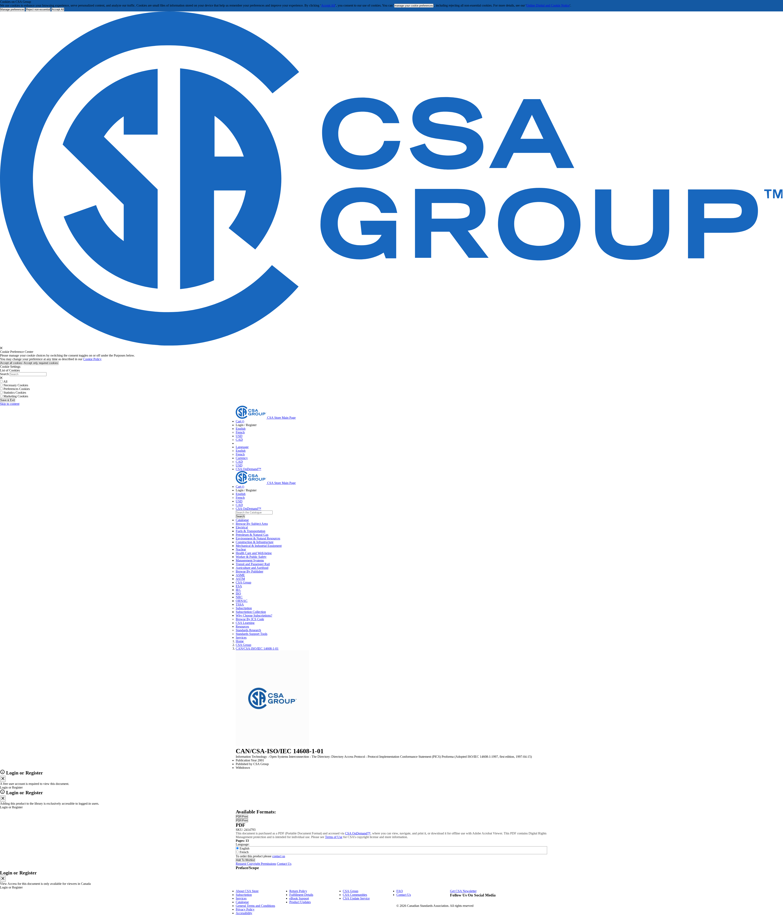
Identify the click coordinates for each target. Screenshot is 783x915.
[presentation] (1, 348)
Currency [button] (242, 458)
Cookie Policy (92, 359)
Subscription (244, 894)
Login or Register (18, 872)
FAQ (399, 891)
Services (241, 898)
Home (240, 641)
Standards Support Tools (251, 634)
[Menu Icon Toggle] (236, 444)
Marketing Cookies (15, 396)
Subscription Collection (251, 612)
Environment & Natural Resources (258, 538)
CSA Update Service (356, 898)
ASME (240, 575)
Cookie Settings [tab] (10, 366)
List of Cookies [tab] (10, 370)
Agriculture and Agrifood (252, 567)
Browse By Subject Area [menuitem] (252, 523)
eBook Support (299, 898)
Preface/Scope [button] (247, 868)
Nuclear (241, 549)
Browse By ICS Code (250, 619)
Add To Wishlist (245, 860)
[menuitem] (391, 527)
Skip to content (9, 403)
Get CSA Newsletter (463, 891)
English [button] (241, 428)
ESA (239, 586)
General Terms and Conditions (255, 905)
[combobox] (254, 512)
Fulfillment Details (301, 894)
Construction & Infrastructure (254, 542)
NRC (239, 597)
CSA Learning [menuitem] (245, 623)
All (5, 381)
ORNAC (242, 601)
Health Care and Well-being (254, 553)
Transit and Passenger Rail (253, 564)
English (241, 450)
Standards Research (248, 630)
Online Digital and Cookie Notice (548, 5)
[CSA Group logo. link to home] (391, 344)
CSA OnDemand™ (248, 469)
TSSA (240, 604)
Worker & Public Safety (251, 556)
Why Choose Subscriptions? (254, 615)
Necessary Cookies (15, 385)
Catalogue (242, 902)
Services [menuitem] (241, 637)
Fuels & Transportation (250, 531)
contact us (278, 856)
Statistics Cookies (14, 392)
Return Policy (298, 891)
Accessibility (244, 913)
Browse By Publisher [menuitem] (249, 571)
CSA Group (243, 582)
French (240, 432)
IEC (238, 590)
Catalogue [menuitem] (242, 520)
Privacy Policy (245, 909)
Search (4, 374)
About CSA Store (247, 891)
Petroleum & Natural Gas (252, 534)
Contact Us (284, 863)
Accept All (328, 5)
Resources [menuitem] (242, 626)
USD (239, 436)
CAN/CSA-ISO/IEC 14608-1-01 (257, 648)
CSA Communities (355, 894)
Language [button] (242, 447)
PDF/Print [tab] (242, 816)
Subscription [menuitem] (244, 608)
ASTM (240, 578)
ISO (238, 593)
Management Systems (250, 560)
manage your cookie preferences (414, 5)
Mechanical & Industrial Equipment (259, 545)
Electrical (242, 527)
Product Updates (300, 902)
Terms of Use (333, 837)
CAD (239, 439)
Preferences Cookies (16, 389)
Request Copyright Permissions (256, 863)
